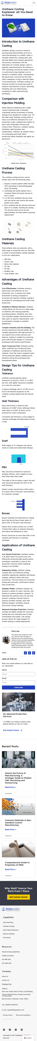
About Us (5, 976)
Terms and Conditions (23, 1015)
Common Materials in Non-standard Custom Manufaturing (18, 822)
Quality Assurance (8, 955)
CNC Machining (8, 922)
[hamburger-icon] (34, 2)
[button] (25, 652)
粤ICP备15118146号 (9, 1019)
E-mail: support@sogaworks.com (13, 1010)
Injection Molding (8, 934)
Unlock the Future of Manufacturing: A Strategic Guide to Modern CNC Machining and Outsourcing (18, 778)
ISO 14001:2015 (6, 963)
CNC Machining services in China (14, 1023)
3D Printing (6, 937)
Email (4, 678)
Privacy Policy (7, 1015)
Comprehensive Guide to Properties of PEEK (17, 863)
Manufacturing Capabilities (11, 952)
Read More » (10, 787)
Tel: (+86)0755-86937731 (10, 1005)
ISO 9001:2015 (6, 959)
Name (4, 670)
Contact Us (5, 980)
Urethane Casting (8, 926)
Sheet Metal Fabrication (11, 930)
